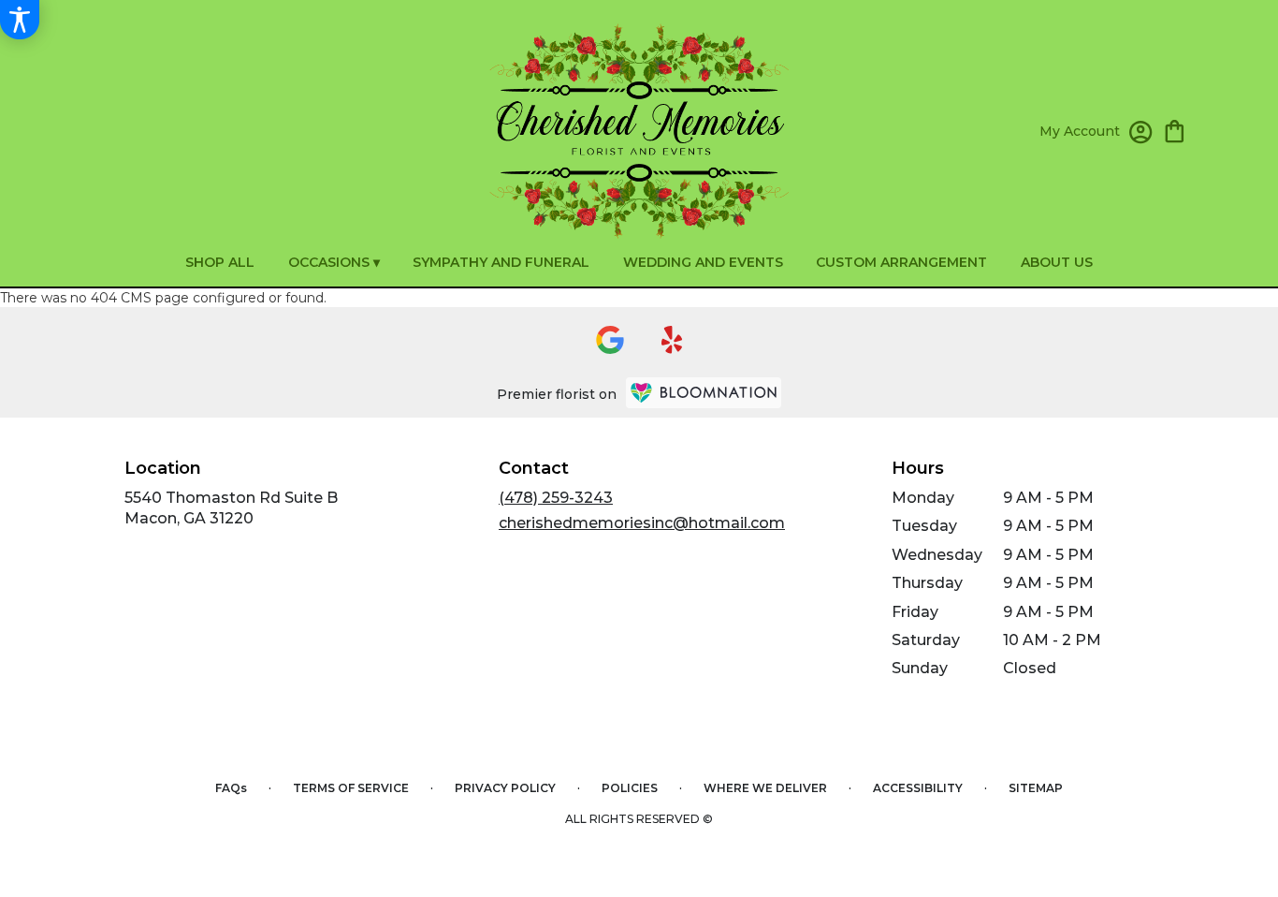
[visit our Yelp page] (672, 340)
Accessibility (918, 788)
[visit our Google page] (610, 340)
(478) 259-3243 (556, 498)
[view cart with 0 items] (1174, 129)
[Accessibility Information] (19, 19)
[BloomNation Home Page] (703, 392)
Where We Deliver (765, 788)
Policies (630, 788)
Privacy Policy (505, 788)
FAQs (231, 788)
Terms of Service (351, 788)
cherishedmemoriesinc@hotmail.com (642, 523)
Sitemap (1036, 788)
